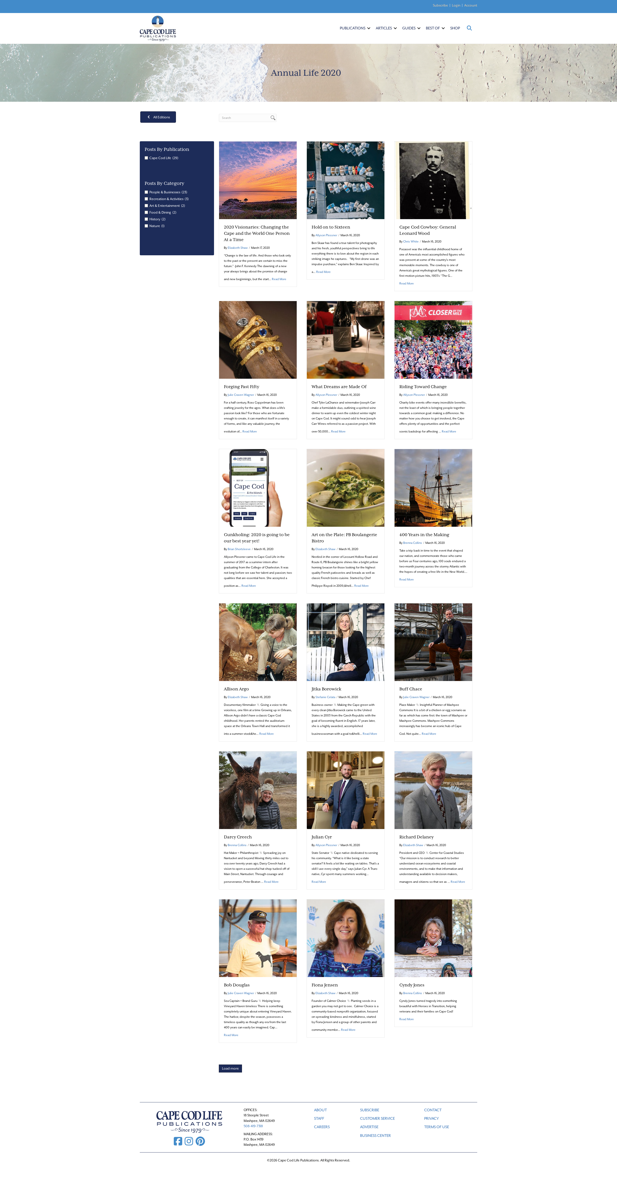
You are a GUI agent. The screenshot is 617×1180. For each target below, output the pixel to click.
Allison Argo (236, 689)
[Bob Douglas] (258, 938)
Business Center (375, 1135)
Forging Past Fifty (241, 386)
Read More (279, 279)
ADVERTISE (369, 1127)
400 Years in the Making (424, 534)
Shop (455, 28)
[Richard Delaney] (433, 790)
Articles (384, 28)
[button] (368, 28)
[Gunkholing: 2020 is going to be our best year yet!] (258, 487)
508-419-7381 (253, 1126)
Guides (409, 28)
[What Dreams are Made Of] (345, 339)
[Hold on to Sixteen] (345, 180)
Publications (352, 28)
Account (470, 5)
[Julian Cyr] (345, 790)
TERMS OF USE (436, 1127)
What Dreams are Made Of (339, 386)
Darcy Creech (238, 837)
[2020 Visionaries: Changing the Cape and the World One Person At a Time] (258, 180)
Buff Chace (410, 689)
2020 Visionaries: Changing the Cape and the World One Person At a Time (257, 233)
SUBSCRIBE (369, 1110)
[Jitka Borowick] (345, 642)
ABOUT (320, 1110)
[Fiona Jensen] (345, 938)
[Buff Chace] (433, 642)
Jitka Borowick (326, 689)
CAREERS (322, 1127)
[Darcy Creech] (258, 790)
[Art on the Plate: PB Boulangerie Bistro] (345, 487)
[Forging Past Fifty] (258, 339)
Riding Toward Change (423, 386)
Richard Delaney (416, 837)
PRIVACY (431, 1118)
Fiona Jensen (325, 985)
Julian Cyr (322, 837)
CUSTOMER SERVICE (377, 1118)
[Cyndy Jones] (433, 938)
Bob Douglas (237, 985)
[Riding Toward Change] (433, 339)
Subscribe (440, 5)
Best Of (433, 28)
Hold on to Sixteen (331, 227)
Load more (230, 1068)
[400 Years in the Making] (433, 487)
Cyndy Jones (411, 985)
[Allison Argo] (258, 642)
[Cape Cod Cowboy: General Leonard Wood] (433, 180)
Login (456, 5)
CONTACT (433, 1110)
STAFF (319, 1118)
